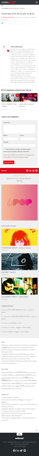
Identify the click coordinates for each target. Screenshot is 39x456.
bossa (14, 372)
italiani (5, 380)
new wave (32, 380)
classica (30, 372)
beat (7, 372)
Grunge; (8, 378)
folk (27, 375)
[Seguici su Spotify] (36, 170)
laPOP (17, 380)
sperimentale (6, 388)
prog (27, 383)
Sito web (5, 142)
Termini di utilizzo (18, 157)
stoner (13, 388)
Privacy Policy (7, 157)
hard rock (14, 378)
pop (18, 383)
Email (22, 135)
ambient (3, 372)
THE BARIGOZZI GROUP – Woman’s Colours (16, 248)
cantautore (21, 372)
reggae (18, 386)
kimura (13, 380)
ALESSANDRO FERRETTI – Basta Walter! (14, 297)
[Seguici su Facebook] (27, 170)
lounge (21, 380)
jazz (10, 381)
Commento (6, 122)
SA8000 (5, 347)
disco (15, 375)
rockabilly (27, 386)
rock (22, 385)
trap (20, 388)
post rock (22, 383)
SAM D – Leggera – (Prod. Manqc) (21, 327)
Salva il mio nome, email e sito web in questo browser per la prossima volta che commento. (17, 150)
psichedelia (33, 383)
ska (31, 386)
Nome (5, 135)
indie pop (31, 378)
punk (3, 386)
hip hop (20, 378)
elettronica (21, 375)
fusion (34, 375)
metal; (25, 380)
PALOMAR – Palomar (8, 272)
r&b (6, 386)
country (34, 372)
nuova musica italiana (8, 383)
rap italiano (13, 386)
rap (9, 386)
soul (33, 386)
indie (26, 377)
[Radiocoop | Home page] (11, 2)
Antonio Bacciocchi (9, 17)
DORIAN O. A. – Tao (15, 323)
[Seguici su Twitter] (33, 170)
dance (10, 375)
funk (31, 375)
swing (16, 388)
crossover (4, 375)
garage (3, 378)
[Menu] (36, 2)
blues (11, 372)
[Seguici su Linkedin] (30, 170)
